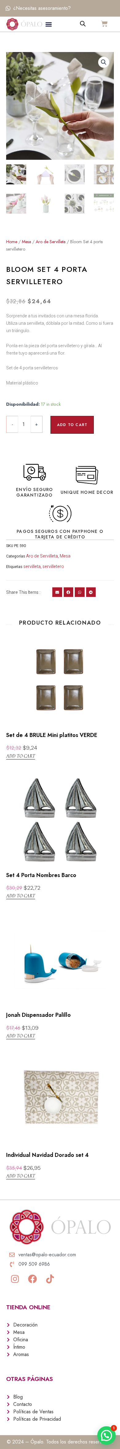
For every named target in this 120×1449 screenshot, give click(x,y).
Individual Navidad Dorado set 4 (47, 1155)
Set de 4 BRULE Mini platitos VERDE (51, 735)
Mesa (26, 242)
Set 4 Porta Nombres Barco (41, 875)
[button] (49, 24)
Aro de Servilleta (51, 242)
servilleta (32, 566)
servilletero (53, 566)
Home (11, 242)
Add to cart (72, 425)
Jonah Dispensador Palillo (38, 1015)
